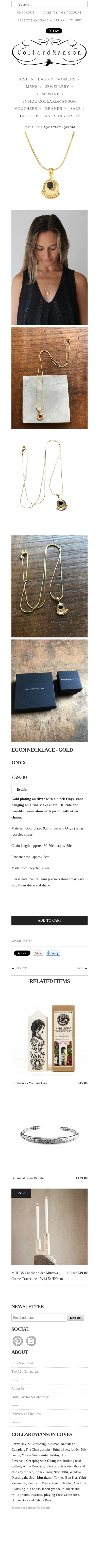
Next (80, 968)
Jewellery (59, 87)
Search (16, 1405)
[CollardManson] (49, 53)
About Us (17, 1388)
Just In (26, 79)
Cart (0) (50, 12)
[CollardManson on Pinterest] (18, 1346)
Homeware (49, 94)
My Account (71, 12)
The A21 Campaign (24, 1371)
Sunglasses (67, 116)
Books (43, 116)
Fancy (53, 953)
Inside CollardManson (49, 101)
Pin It (38, 953)
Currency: (68, 20)
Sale (77, 108)
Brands (55, 108)
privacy (16, 1422)
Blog (14, 1380)
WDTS (27, 941)
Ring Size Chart (22, 1363)
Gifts (26, 116)
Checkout (26, 12)
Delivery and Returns (26, 1414)
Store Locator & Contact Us (30, 1397)
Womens (68, 79)
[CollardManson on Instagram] (31, 1346)
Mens (33, 87)
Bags (45, 79)
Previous (21, 968)
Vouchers (27, 108)
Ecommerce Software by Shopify (31, 1507)
